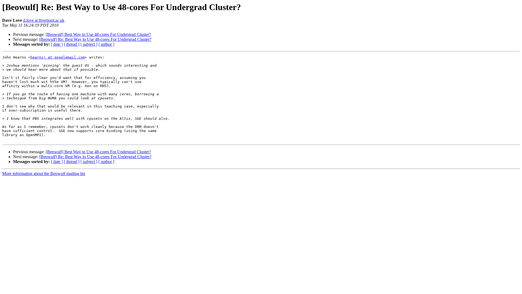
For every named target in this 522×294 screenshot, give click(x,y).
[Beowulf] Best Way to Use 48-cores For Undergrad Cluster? (98, 34)
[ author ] (106, 44)
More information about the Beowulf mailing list (43, 173)
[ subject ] (88, 44)
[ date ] (57, 44)
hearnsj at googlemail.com (57, 57)
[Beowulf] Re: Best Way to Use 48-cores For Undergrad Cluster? (95, 39)
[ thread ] (71, 44)
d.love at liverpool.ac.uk (43, 20)
